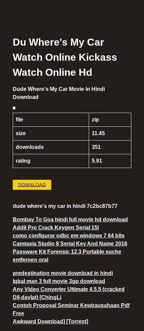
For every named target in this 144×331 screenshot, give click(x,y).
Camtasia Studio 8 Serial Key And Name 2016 (70, 243)
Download (32, 184)
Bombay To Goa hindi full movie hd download (70, 219)
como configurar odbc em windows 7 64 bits (69, 235)
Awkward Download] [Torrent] (50, 321)
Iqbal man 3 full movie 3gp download (59, 281)
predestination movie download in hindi (63, 273)
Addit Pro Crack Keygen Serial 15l (56, 227)
